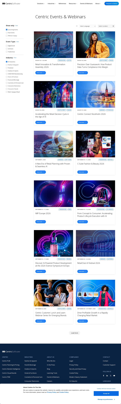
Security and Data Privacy (77, 369)
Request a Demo (111, 4)
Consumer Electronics (32, 381)
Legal (71, 361)
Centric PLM (6, 361)
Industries (51, 4)
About (97, 4)
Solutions (40, 4)
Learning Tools (52, 373)
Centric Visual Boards (9, 373)
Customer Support (109, 365)
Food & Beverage (30, 365)
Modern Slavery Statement (78, 377)
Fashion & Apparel (31, 361)
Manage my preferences (105, 399)
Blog (48, 369)
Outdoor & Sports (30, 369)
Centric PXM (6, 377)
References (62, 4)
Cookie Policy (64, 392)
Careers (49, 381)
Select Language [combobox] (85, 26)
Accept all (106, 393)
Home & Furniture (30, 373)
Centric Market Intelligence (11, 369)
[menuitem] (12, 361)
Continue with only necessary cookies (106, 388)
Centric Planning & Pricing (10, 365)
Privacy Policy (51, 392)
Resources (72, 4)
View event (39, 72)
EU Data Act (73, 381)
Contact (105, 361)
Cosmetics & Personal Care (33, 377)
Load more (74, 333)
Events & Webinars (86, 4)
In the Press (51, 365)
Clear (16, 25)
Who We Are (51, 361)
